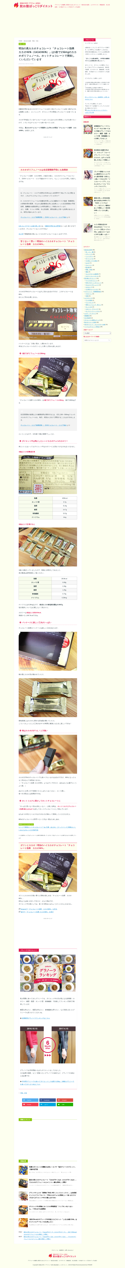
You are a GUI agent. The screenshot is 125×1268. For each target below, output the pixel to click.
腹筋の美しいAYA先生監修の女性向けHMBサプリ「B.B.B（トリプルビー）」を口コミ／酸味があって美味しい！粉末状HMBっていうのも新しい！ (102, 205)
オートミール (89, 258)
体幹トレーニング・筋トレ (93, 304)
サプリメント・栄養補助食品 (92, 291)
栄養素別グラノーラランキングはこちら (36, 1018)
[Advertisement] (62, 23)
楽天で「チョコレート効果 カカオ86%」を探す (37, 912)
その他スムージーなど (92, 289)
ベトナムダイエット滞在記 (92, 326)
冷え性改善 (87, 318)
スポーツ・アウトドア (92, 309)
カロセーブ (89, 287)
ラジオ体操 (89, 300)
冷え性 (21, 234)
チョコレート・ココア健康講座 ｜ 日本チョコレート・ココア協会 (44, 217)
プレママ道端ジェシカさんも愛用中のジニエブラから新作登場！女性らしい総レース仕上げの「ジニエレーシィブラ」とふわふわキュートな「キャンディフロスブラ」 (102, 179)
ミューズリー (89, 256)
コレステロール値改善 (92, 274)
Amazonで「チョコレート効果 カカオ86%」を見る (39, 909)
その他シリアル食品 (91, 261)
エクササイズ (88, 298)
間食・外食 (23, 1093)
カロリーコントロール (92, 276)
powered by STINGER (86, 1265)
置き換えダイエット (90, 278)
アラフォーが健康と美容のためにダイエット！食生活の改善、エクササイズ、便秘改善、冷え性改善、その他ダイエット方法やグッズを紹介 (62, 1260)
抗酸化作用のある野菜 (52, 226)
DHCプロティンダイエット (93, 282)
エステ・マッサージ (90, 313)
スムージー (89, 265)
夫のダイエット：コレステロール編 (94, 324)
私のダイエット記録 (90, 322)
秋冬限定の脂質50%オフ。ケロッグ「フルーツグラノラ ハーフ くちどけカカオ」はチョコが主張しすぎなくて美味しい (102, 155)
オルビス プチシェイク (92, 285)
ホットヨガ (89, 307)
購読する (88, 116)
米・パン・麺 (89, 252)
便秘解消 (86, 315)
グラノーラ (89, 254)
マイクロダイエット (91, 280)
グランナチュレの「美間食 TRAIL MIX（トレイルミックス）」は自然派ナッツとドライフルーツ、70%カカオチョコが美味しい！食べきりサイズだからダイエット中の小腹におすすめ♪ (53, 1195)
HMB (87, 296)
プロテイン (89, 293)
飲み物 (87, 267)
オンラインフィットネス (93, 311)
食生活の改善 (88, 250)
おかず (87, 263)
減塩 (87, 272)
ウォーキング (89, 302)
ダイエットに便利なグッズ (92, 320)
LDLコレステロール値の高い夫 (29, 226)
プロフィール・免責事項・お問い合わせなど (62, 1250)
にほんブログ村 (89, 112)
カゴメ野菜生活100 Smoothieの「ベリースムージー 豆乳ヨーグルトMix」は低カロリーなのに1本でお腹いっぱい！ (102, 229)
